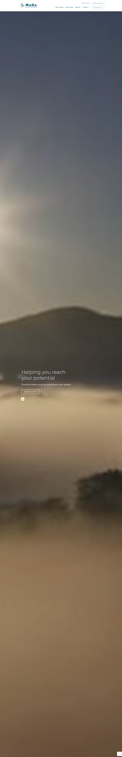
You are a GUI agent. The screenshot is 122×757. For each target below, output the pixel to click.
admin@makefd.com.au (97, 3)
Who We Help (59, 7)
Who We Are (69, 7)
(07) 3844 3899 (85, 3)
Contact (85, 7)
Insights (77, 7)
